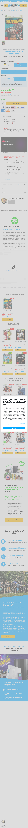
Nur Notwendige (6, 425)
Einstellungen (22, 424)
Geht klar (14, 428)
